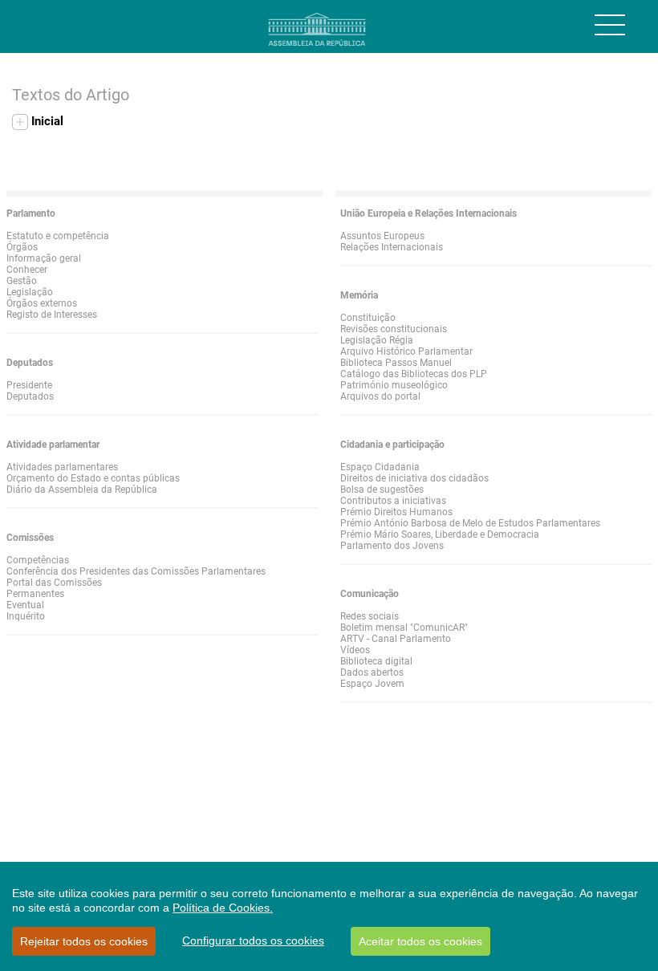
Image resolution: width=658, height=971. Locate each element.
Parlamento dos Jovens (392, 545)
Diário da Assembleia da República (81, 489)
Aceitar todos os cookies (420, 941)
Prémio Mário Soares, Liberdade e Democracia (439, 534)
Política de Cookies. (223, 907)
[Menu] (610, 24)
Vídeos (355, 650)
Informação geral (43, 258)
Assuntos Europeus (382, 236)
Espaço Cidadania (380, 467)
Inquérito (25, 616)
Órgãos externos (41, 303)
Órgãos (22, 247)
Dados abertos (372, 672)
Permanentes (35, 593)
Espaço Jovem (372, 683)
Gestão (21, 280)
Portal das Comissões (54, 582)
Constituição (368, 317)
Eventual (25, 605)
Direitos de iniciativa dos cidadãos (414, 478)
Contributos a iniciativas (393, 500)
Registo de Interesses (51, 314)
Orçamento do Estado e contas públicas (93, 478)
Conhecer (26, 269)
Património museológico (394, 385)
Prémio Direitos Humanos (396, 512)
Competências (37, 560)
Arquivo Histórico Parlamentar (406, 351)
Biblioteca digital (376, 661)
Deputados (30, 396)
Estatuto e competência (57, 236)
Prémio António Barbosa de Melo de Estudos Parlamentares (470, 523)
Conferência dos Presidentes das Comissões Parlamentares (136, 571)
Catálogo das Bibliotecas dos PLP (413, 374)
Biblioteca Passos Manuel (396, 362)
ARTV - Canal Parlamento (395, 638)
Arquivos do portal (380, 396)
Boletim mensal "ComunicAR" (404, 627)
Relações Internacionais (391, 247)
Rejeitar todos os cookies (84, 941)
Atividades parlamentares (62, 467)
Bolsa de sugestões (382, 489)
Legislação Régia (376, 340)
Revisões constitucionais (393, 329)
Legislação (29, 292)
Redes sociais (369, 616)
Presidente (29, 385)
